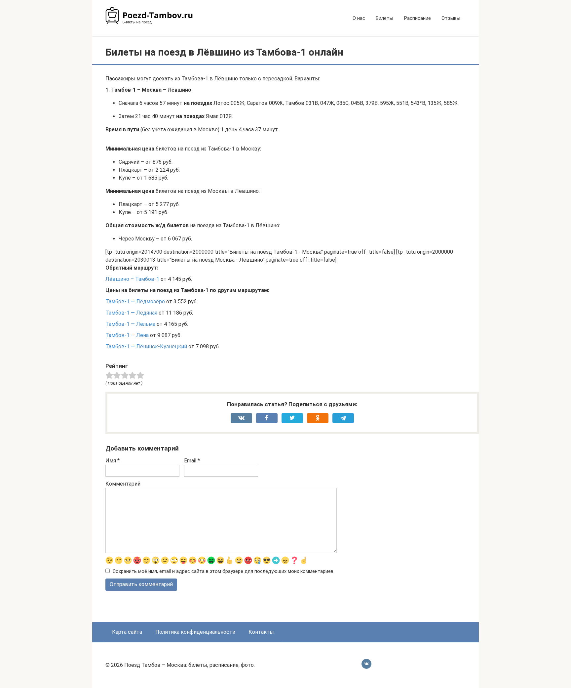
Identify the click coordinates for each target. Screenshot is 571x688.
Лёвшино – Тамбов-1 (132, 279)
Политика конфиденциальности (195, 632)
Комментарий (122, 484)
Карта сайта (127, 632)
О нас (359, 18)
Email (192, 460)
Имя (112, 460)
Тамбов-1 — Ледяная (131, 313)
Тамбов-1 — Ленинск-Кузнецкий (146, 346)
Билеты (384, 18)
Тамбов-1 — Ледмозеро (135, 301)
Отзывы (450, 18)
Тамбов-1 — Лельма (130, 324)
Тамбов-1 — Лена (127, 335)
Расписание (417, 18)
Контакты (261, 632)
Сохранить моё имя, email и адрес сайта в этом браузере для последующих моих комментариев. (223, 571)
